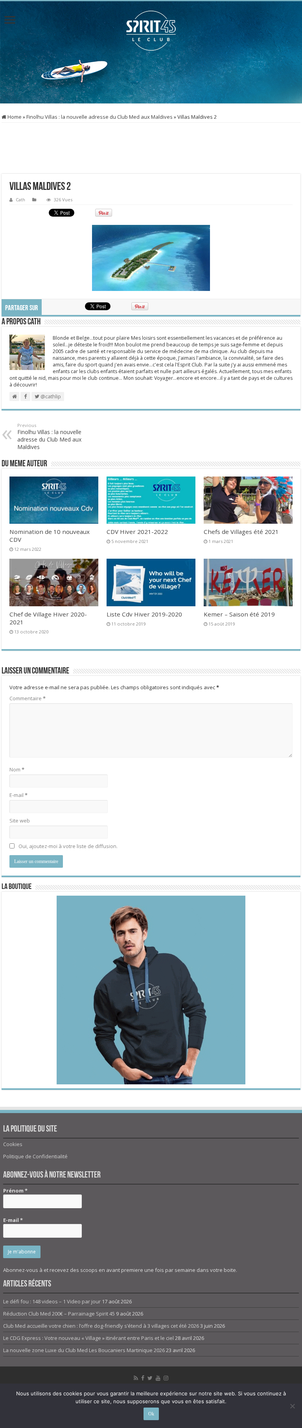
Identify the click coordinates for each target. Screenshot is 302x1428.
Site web (19, 820)
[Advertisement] (151, 78)
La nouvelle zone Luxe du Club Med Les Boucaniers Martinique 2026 (84, 1350)
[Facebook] (142, 1378)
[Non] (292, 1406)
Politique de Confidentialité (35, 1156)
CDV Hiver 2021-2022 (137, 532)
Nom (16, 769)
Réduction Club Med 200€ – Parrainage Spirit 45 (59, 1313)
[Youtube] (158, 1378)
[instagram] (166, 1378)
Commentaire (27, 698)
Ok (151, 1414)
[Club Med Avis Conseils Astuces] (151, 30)
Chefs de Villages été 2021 (241, 532)
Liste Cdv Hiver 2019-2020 (144, 614)
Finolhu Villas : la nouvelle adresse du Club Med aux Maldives (99, 116)
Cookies (12, 1144)
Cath (20, 199)
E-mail (18, 795)
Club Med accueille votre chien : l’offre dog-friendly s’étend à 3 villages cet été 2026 (101, 1325)
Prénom (15, 1190)
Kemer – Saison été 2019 (239, 614)
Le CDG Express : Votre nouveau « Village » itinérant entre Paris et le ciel (88, 1338)
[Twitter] (150, 1378)
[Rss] (136, 1378)
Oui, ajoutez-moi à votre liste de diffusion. (67, 846)
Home (14, 116)
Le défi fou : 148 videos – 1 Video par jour (52, 1301)
